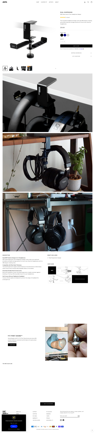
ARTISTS (51, 2)
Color (63, 32)
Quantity (62, 39)
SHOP (37, 2)
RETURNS (35, 416)
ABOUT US (18, 411)
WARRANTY (35, 418)
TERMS (47, 416)
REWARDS (48, 413)
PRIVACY (48, 418)
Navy (65, 35)
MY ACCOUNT (49, 411)
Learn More (12, 344)
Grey (68, 35)
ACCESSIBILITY (49, 420)
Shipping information (76, 52)
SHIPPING (35, 413)
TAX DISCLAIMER (36, 420)
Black (61, 35)
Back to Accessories (48, 403)
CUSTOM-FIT (44, 2)
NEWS (17, 413)
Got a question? (76, 56)
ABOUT (57, 2)
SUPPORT (35, 411)
